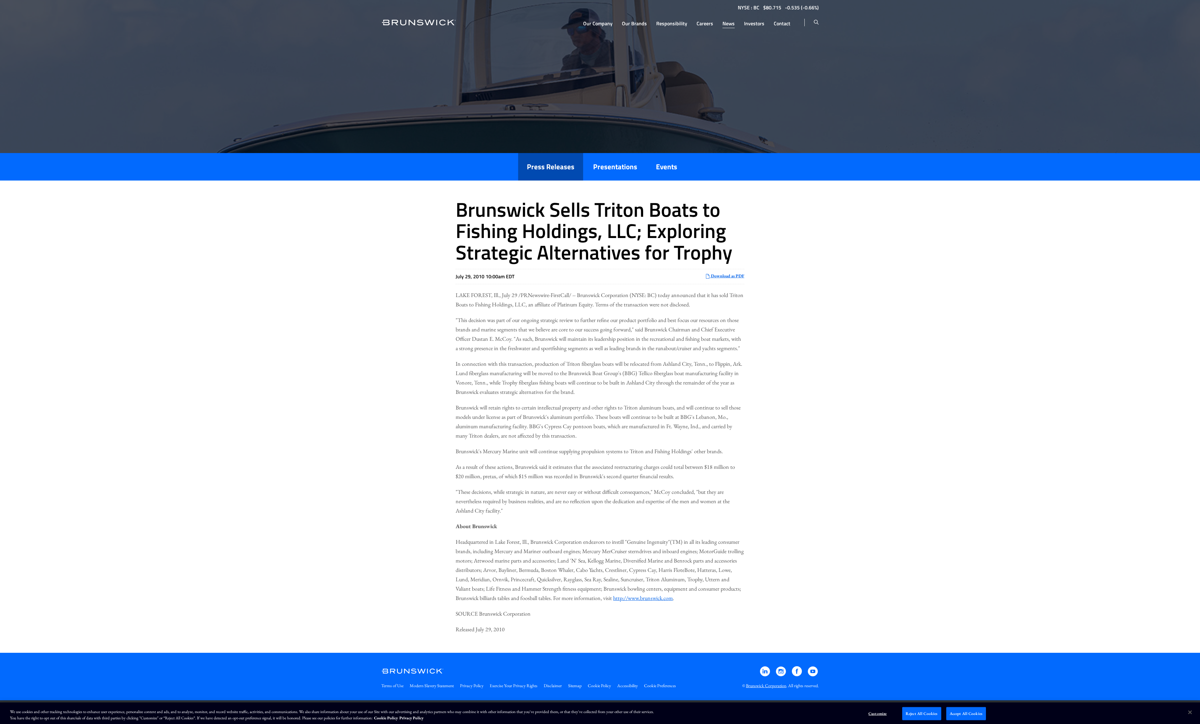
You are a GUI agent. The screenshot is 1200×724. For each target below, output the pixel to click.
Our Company (597, 23)
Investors (754, 23)
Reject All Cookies (922, 713)
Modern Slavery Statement (432, 685)
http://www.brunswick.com (643, 598)
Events (666, 166)
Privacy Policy (471, 685)
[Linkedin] (765, 674)
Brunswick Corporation (766, 685)
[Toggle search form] (816, 22)
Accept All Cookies (966, 713)
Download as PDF (727, 276)
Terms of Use (392, 685)
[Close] (1190, 712)
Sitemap (575, 685)
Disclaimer (553, 685)
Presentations (615, 166)
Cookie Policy (599, 685)
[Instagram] (781, 674)
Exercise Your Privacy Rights (514, 685)
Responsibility (671, 23)
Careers (705, 23)
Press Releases (550, 166)
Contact (782, 23)
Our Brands (634, 23)
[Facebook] (797, 674)
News (728, 23)
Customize (877, 713)
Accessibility (627, 685)
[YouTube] (813, 674)
